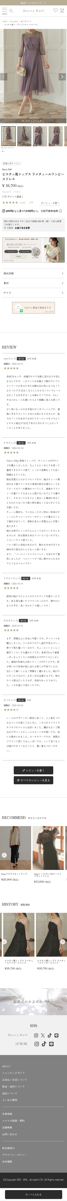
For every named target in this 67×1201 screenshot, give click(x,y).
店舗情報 (7, 1127)
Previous (3, 76)
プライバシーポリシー (14, 1154)
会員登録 (7, 1114)
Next (62, 76)
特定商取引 (8, 1148)
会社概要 (7, 1161)
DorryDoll (14, 21)
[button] (62, 855)
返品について (9, 1093)
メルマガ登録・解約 (13, 1120)
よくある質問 (9, 1100)
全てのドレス (26, 21)
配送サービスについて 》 (33, 2)
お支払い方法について (14, 1079)
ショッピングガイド (13, 1073)
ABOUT (6, 1066)
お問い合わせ (9, 1134)
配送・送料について (13, 1086)
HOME (4, 21)
